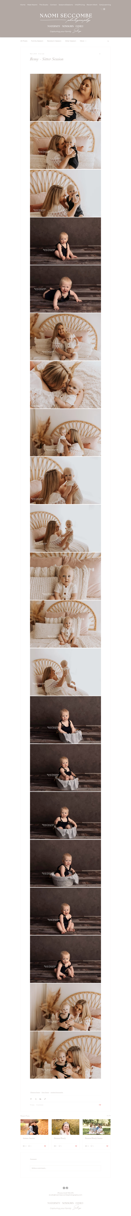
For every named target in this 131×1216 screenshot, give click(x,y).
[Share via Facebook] (31, 1099)
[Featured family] (65, 1127)
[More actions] (100, 54)
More (82, 41)
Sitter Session (70, 41)
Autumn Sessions (29, 1138)
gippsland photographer (57, 1092)
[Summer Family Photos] (96, 1127)
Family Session (37, 41)
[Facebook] (67, 1188)
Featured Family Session (94, 1138)
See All (109, 1116)
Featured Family (60, 1138)
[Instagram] (64, 1188)
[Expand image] (65, 97)
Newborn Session (54, 41)
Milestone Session (35, 1092)
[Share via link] (45, 1099)
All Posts (23, 41)
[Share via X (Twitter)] (36, 1099)
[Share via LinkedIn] (40, 1099)
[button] (80, 4)
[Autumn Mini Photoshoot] (34, 1127)
